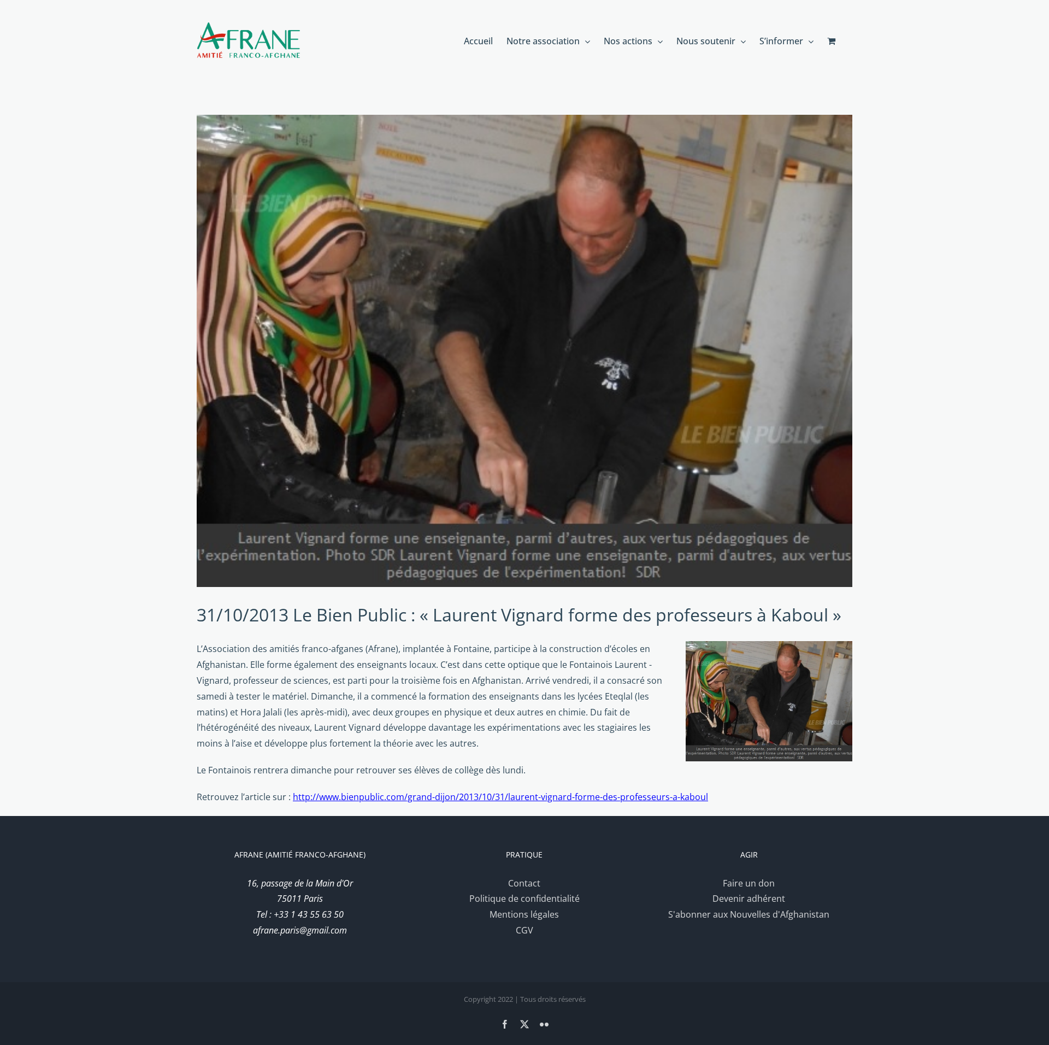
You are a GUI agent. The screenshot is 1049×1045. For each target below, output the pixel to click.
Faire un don (749, 883)
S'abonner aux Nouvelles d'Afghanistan (748, 914)
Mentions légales (524, 914)
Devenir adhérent (748, 899)
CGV (524, 930)
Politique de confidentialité (524, 899)
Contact (524, 883)
